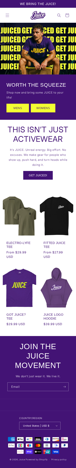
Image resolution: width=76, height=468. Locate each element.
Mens (17, 108)
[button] (7, 15)
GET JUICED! (38, 175)
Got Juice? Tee (16, 316)
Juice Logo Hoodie (53, 316)
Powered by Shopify (37, 459)
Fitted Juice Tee (54, 245)
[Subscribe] (64, 386)
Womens (43, 108)
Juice (22, 459)
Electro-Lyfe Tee (18, 245)
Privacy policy (59, 459)
